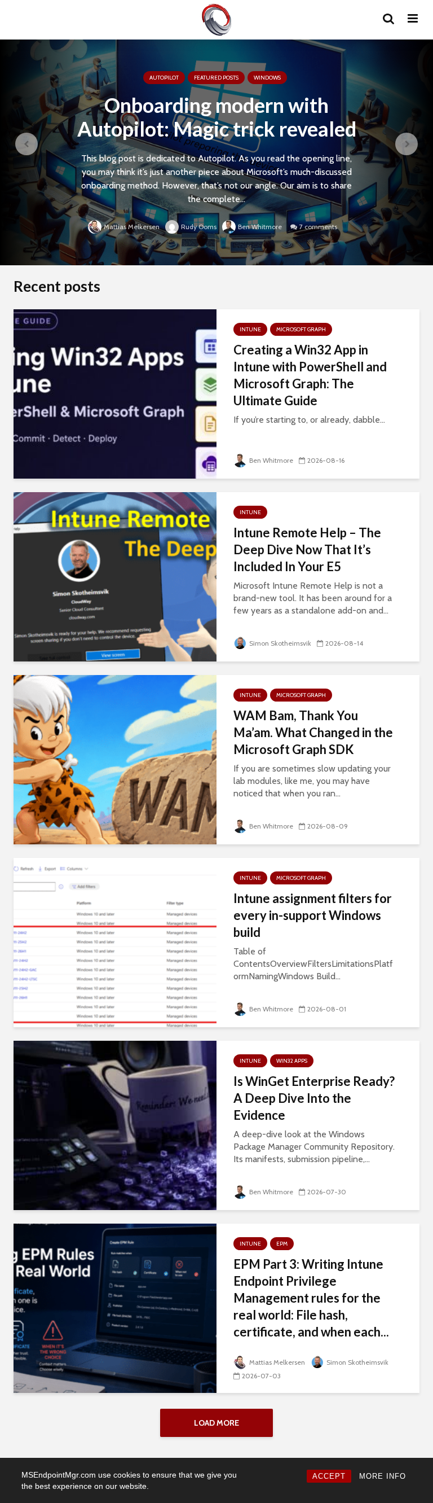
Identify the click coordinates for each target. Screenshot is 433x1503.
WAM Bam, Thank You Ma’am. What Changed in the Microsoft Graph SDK (313, 732)
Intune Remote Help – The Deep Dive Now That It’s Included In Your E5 (307, 549)
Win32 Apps (291, 1060)
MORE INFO (382, 1476)
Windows (267, 77)
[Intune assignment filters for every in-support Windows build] (115, 941)
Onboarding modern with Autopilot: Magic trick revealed (216, 117)
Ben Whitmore (260, 226)
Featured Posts (216, 77)
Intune (250, 329)
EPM (282, 1243)
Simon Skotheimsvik (280, 643)
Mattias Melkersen (132, 226)
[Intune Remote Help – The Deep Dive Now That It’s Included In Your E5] (115, 576)
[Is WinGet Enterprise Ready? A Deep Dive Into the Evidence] (115, 1124)
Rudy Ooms (198, 226)
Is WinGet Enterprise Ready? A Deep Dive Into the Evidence (314, 1098)
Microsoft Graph (301, 329)
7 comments (318, 226)
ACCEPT (329, 1476)
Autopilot (164, 77)
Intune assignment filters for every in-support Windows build (312, 915)
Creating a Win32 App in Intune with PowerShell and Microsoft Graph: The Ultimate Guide (310, 375)
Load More (216, 1423)
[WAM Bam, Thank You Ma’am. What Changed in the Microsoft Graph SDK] (115, 758)
